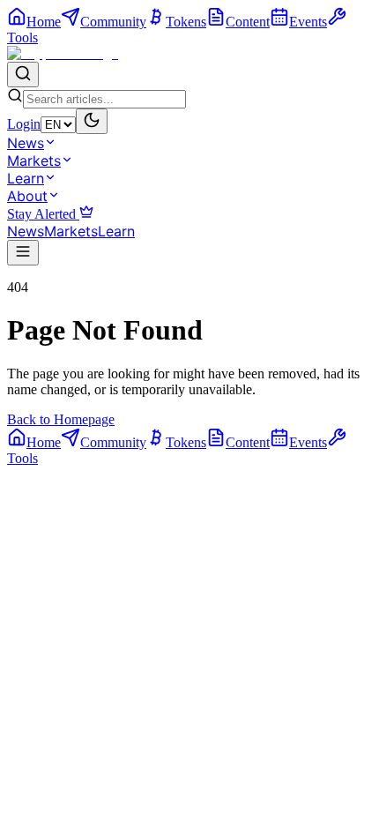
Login (24, 123)
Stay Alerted (43, 213)
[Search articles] (23, 74)
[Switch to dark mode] (92, 121)
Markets (34, 160)
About (27, 196)
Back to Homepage (61, 419)
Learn (25, 178)
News (25, 143)
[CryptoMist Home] (62, 53)
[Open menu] (23, 252)
